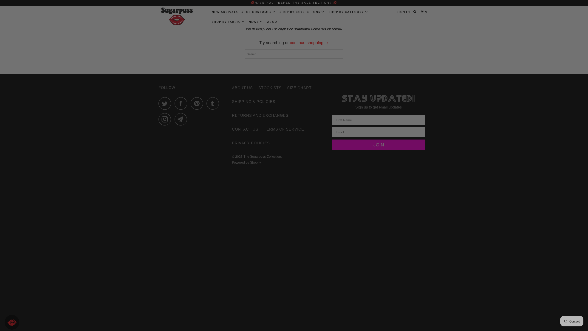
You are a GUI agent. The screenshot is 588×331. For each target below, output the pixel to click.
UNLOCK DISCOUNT (328, 202)
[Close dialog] (371, 111)
